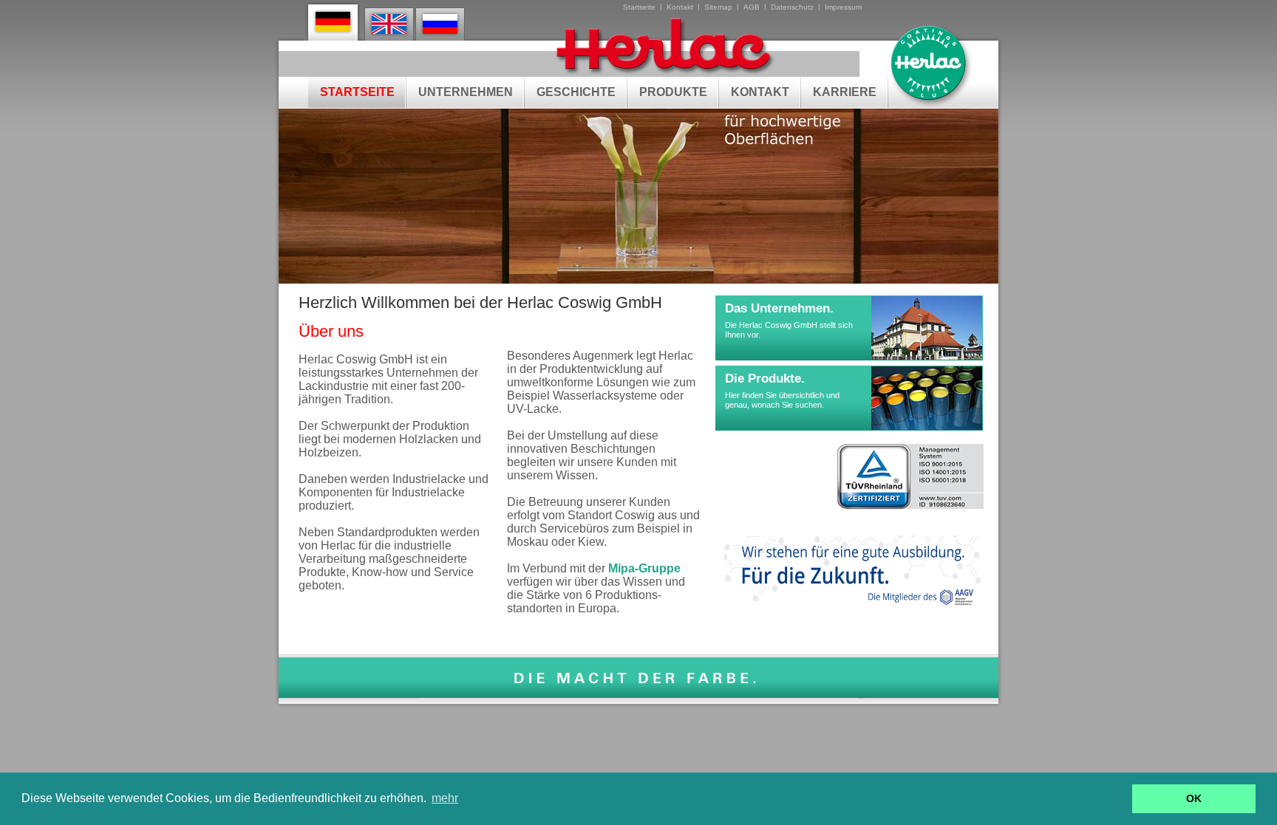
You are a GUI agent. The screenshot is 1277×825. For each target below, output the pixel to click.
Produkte (673, 92)
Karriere (844, 92)
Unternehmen (465, 92)
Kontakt (680, 7)
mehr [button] (445, 798)
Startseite (639, 7)
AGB (751, 7)
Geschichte (576, 92)
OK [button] (1194, 798)
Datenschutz (792, 7)
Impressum (843, 7)
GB (389, 24)
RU (440, 24)
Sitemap (718, 7)
